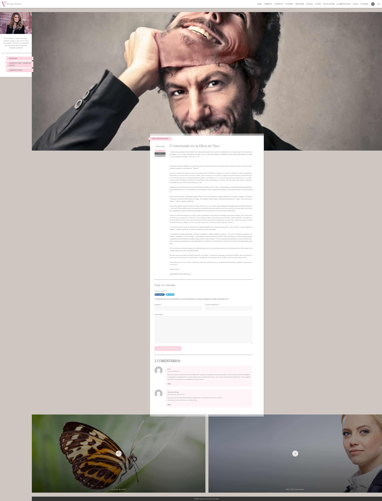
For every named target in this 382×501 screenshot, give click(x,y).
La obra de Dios (344, 4)
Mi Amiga (364, 4)
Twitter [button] (171, 294)
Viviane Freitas (160, 146)
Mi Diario (289, 4)
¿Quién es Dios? (15, 70)
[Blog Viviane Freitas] (11, 4)
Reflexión (300, 4)
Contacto (278, 4)
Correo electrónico (211, 304)
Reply (169, 383)
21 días (318, 4)
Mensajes (13, 58)
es (379, 4)
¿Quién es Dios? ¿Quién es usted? (20, 64)
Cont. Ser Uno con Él (160, 138)
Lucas (355, 4)
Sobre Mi (268, 4)
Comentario (159, 314)
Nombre (157, 304)
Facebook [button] (160, 294)
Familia (309, 4)
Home (259, 4)
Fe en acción (329, 4)
